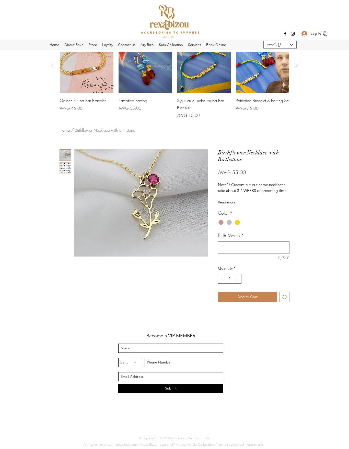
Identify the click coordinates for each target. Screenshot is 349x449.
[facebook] (285, 33)
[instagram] (292, 33)
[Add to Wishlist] (284, 297)
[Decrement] (222, 279)
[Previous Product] (52, 66)
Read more (227, 202)
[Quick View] (145, 66)
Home (65, 130)
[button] (325, 33)
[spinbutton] (230, 279)
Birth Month (231, 235)
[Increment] (237, 279)
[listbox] (280, 44)
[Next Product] (297, 66)
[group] (174, 79)
